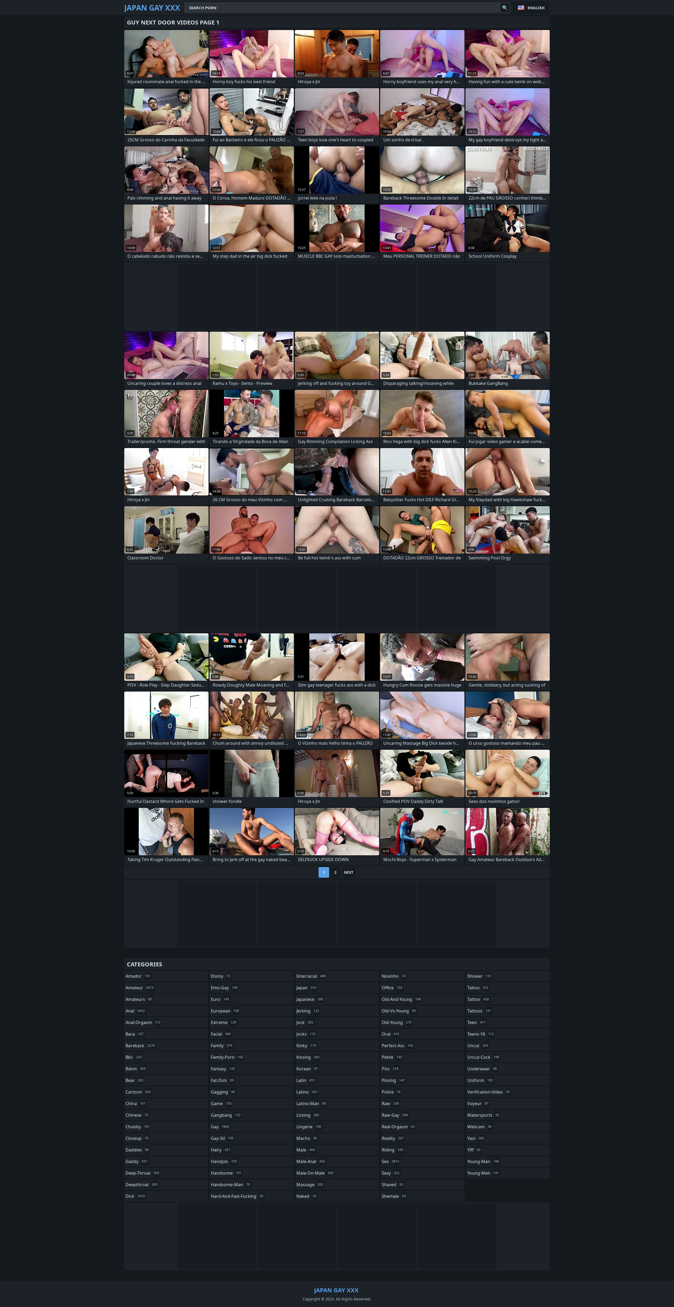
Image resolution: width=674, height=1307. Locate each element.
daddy (136, 1161)
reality (393, 1138)
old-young (397, 1022)
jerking (307, 1011)
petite (392, 1057)
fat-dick (222, 1080)
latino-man (311, 1103)
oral (390, 1034)
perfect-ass (397, 1045)
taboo (477, 988)
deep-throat (142, 1173)
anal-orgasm (143, 1022)
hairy (220, 1150)
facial (221, 1034)
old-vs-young (399, 1011)
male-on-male (314, 1173)
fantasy (223, 1069)
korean (307, 1069)
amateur (139, 988)
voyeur (477, 1103)
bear (134, 1080)
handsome (226, 1173)
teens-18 (480, 1034)
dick (135, 1196)
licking (307, 1115)
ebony (220, 976)
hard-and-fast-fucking (237, 1196)
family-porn (227, 1057)
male (305, 1150)
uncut (477, 1045)
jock (304, 1022)
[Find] (504, 7)
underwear (482, 1069)
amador (138, 976)
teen (476, 1022)
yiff (473, 1150)
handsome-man (230, 1184)
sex (390, 1161)
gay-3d (222, 1138)
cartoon (138, 1092)
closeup (137, 1138)
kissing (307, 1057)
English (536, 7)
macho (306, 1138)
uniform (480, 1080)
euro (220, 999)
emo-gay (224, 988)
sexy (390, 1173)
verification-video (488, 1092)
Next (348, 872)
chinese (137, 1115)
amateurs (139, 999)
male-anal (310, 1161)
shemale (394, 1196)
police (391, 1092)
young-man (483, 1161)
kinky (306, 1045)
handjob (224, 1161)
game (221, 1103)
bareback (140, 1045)
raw (390, 1103)
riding (392, 1150)
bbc (134, 1057)
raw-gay (395, 1115)
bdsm (136, 1069)
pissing (393, 1080)
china (136, 1103)
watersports (483, 1115)
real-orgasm (398, 1127)
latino (307, 1092)
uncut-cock (483, 1057)
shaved (392, 1184)
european (225, 1011)
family (221, 1045)
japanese (309, 999)
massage (309, 1184)
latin (305, 1080)
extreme (223, 1022)
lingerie (308, 1127)
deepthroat (141, 1184)
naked (306, 1196)
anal (135, 1011)
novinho (393, 976)
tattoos (479, 1011)
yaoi (475, 1138)
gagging (223, 1092)
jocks (305, 1034)
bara (134, 1034)
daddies (137, 1150)
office (392, 988)
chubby (138, 1127)
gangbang (226, 1115)
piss (390, 1069)
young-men (483, 1173)
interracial (311, 976)
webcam (479, 1127)
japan (306, 988)
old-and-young (401, 999)
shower (479, 976)
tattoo (478, 999)
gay (220, 1127)
